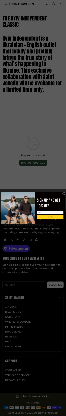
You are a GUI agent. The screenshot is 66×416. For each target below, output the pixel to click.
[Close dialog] (64, 193)
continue (50, 217)
